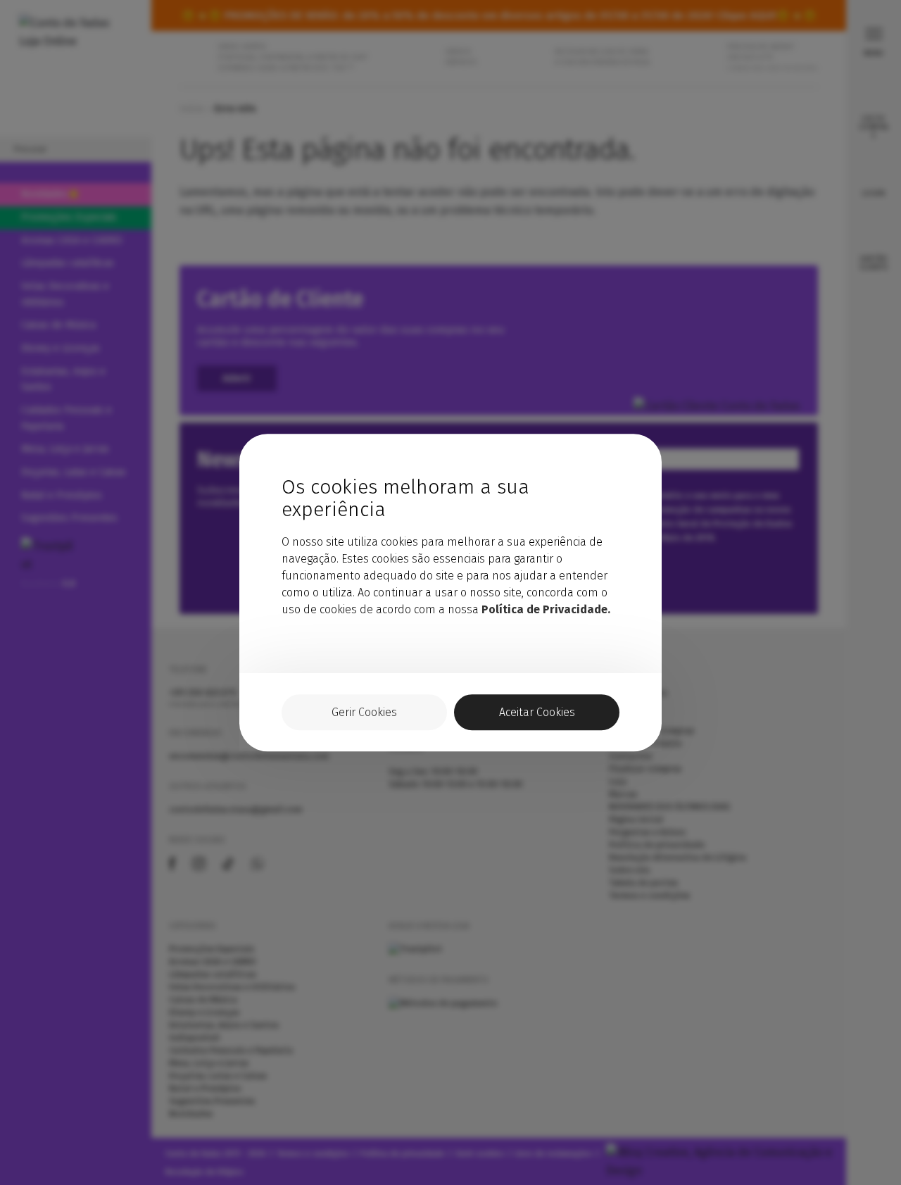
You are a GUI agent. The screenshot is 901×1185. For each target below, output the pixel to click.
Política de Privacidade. (545, 609)
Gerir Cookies (364, 712)
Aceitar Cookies (537, 712)
